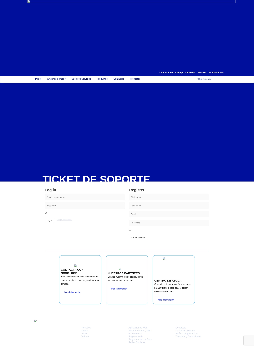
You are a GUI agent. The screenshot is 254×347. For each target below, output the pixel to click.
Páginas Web (135, 336)
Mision (84, 330)
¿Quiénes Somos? (56, 79)
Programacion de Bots (140, 339)
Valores (85, 336)
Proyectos (135, 79)
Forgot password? (64, 220)
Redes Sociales (136, 342)
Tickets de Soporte (185, 330)
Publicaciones (216, 72)
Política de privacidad (187, 333)
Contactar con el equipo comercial (177, 72)
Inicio (38, 79)
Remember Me (54, 213)
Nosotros (86, 327)
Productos (102, 79)
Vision (84, 333)
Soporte (202, 72)
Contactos (118, 79)
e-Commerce (135, 333)
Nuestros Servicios (81, 79)
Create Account (138, 237)
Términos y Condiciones (188, 336)
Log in (49, 220)
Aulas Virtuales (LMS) (139, 330)
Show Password (139, 230)
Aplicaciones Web (137, 327)
